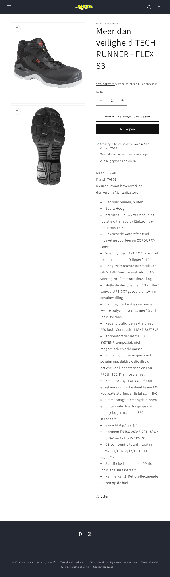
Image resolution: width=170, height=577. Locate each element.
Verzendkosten (105, 83)
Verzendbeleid (149, 562)
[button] (9, 7)
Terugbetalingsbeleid (72, 562)
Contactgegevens (103, 566)
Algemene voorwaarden (123, 562)
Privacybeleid (97, 562)
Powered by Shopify (44, 562)
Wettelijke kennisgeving (75, 566)
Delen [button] (104, 496)
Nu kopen (127, 129)
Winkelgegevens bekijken (118, 161)
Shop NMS (27, 562)
